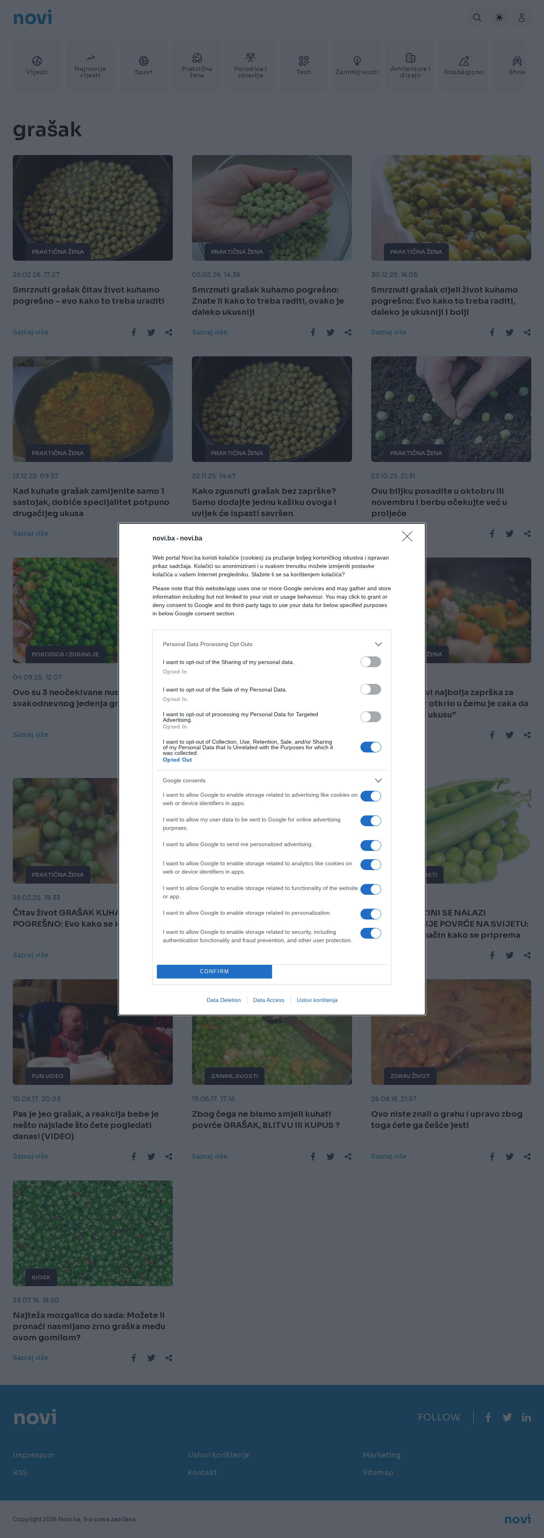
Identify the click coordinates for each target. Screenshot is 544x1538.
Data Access (268, 1000)
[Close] (409, 538)
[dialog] (272, 769)
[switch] (370, 661)
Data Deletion (224, 1000)
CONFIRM (214, 971)
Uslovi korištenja (317, 1000)
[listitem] (272, 644)
